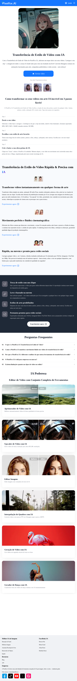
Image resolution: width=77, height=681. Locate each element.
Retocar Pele (42, 641)
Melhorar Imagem (6, 644)
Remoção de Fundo (6, 641)
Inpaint (3, 654)
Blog (3, 660)
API (3, 663)
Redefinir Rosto (43, 650)
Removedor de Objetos (7, 650)
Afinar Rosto (42, 647)
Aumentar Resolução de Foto (9, 647)
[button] (66, 3)
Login (70, 3)
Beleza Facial (42, 644)
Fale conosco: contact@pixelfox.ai (10, 672)
